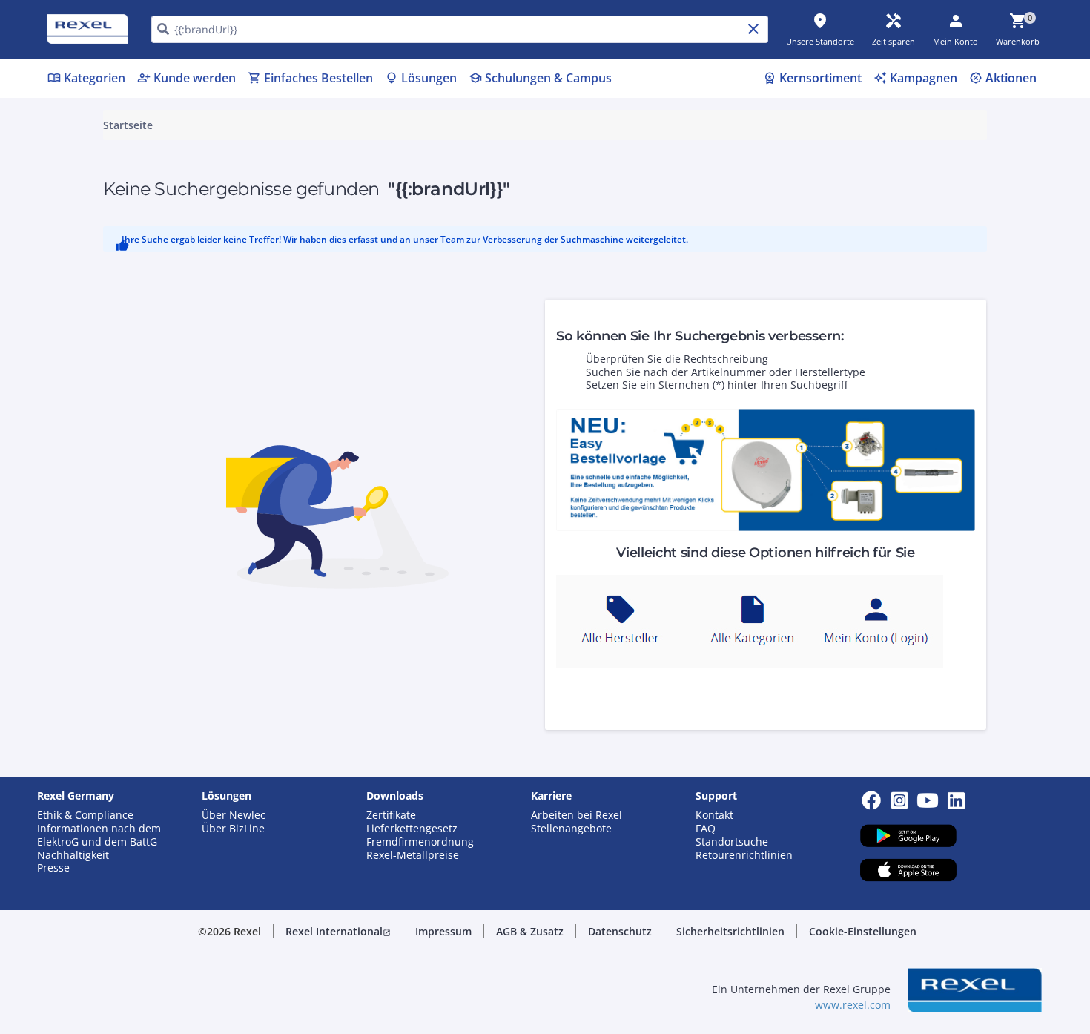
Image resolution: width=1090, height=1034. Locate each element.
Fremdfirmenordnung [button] (420, 842)
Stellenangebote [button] (571, 828)
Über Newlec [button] (233, 815)
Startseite (128, 125)
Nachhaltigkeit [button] (73, 855)
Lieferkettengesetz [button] (412, 828)
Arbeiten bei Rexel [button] (576, 815)
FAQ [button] (706, 828)
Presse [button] (53, 868)
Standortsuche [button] (732, 842)
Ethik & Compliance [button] (85, 815)
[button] (338, 931)
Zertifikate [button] (391, 815)
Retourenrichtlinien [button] (744, 855)
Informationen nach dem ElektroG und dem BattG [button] (99, 835)
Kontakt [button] (714, 815)
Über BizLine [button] (233, 828)
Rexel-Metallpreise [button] (412, 855)
